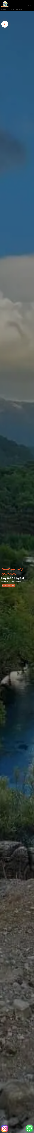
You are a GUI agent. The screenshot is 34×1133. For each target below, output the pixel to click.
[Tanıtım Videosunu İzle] (4, 24)
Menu (30, 5)
